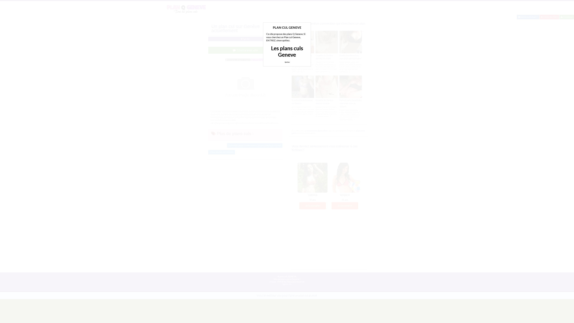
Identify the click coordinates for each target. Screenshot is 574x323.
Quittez (287, 62)
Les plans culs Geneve (287, 51)
